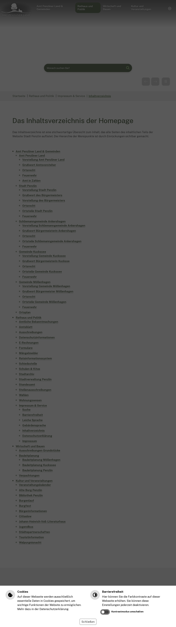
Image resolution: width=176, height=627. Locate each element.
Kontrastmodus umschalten (127, 611)
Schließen (88, 621)
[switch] (105, 612)
